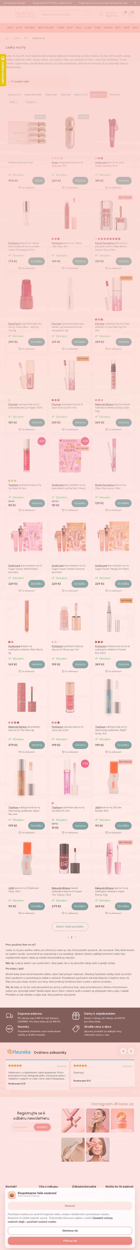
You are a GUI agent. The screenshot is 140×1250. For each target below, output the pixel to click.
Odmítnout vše (70, 1230)
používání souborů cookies (41, 1221)
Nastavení (70, 1206)
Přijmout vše (70, 1241)
